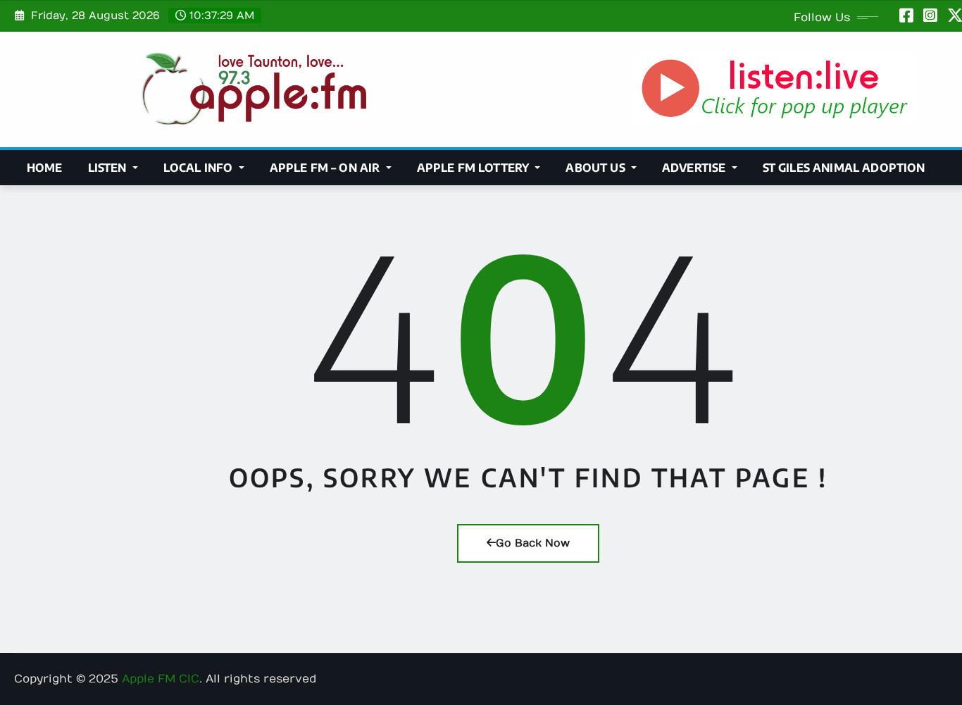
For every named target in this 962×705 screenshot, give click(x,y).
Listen (109, 168)
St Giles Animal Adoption (844, 168)
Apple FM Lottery (474, 168)
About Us (596, 168)
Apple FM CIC (160, 679)
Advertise (695, 168)
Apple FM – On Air (326, 168)
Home (45, 168)
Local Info (199, 168)
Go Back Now (533, 543)
